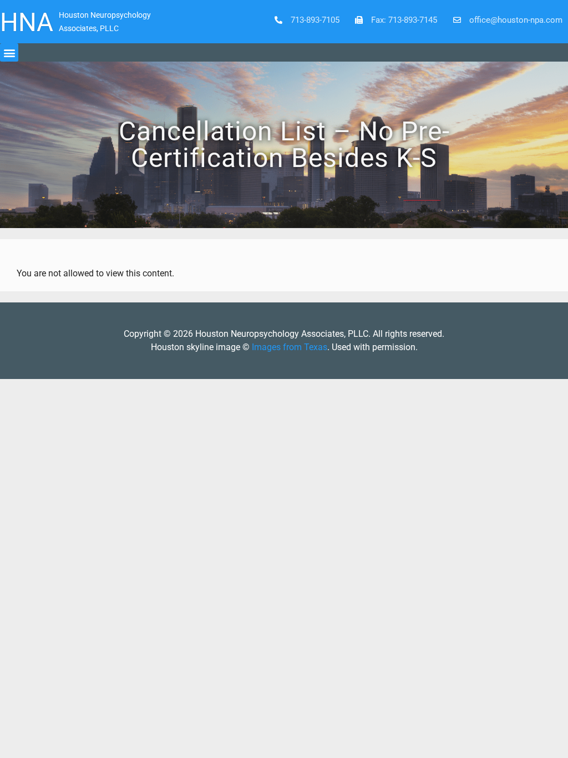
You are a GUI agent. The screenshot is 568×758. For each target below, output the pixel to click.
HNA (26, 22)
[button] (9, 52)
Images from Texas (289, 347)
